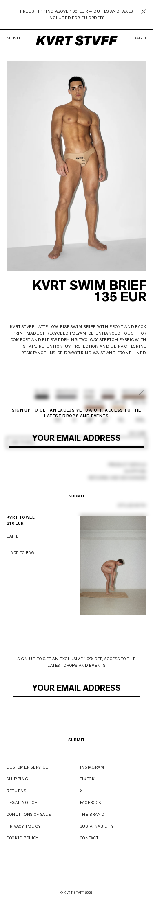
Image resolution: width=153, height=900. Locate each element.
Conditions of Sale (29, 814)
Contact (89, 838)
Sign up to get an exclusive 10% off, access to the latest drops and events (77, 662)
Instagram (92, 767)
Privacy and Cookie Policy (95, 451)
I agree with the (80, 701)
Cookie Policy (23, 838)
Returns (17, 790)
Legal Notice (22, 802)
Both (101, 475)
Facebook (91, 802)
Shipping (18, 779)
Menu (13, 38)
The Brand (92, 814)
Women (79, 475)
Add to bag (22, 552)
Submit (76, 740)
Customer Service (27, 767)
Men (58, 475)
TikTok (87, 779)
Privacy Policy (24, 826)
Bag (139, 38)
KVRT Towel (21, 517)
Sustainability (97, 826)
